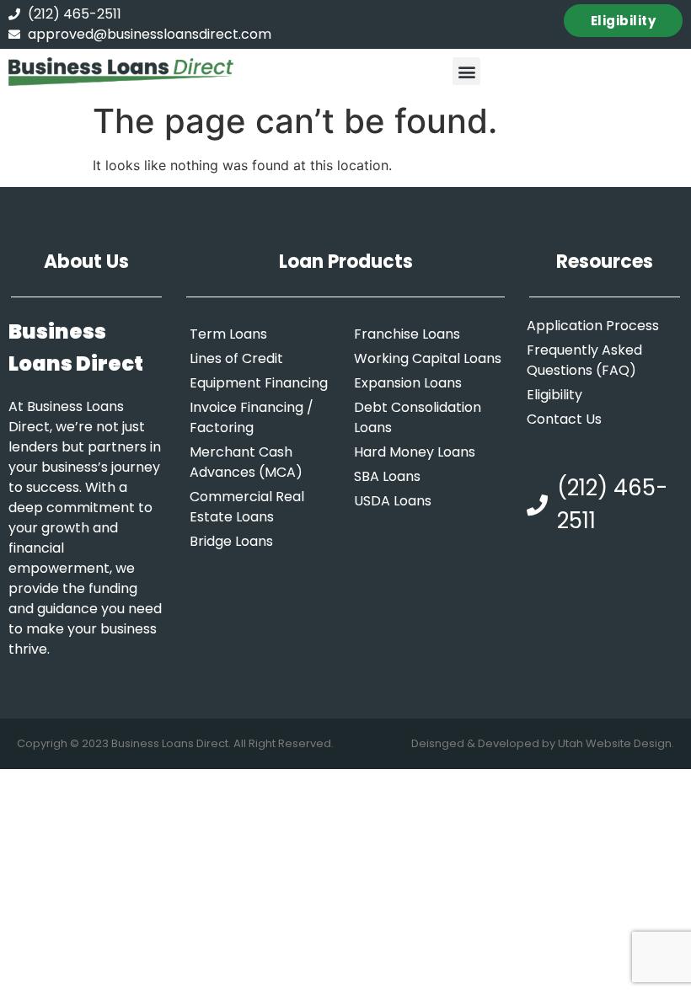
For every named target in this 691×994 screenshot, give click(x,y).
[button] (466, 71)
